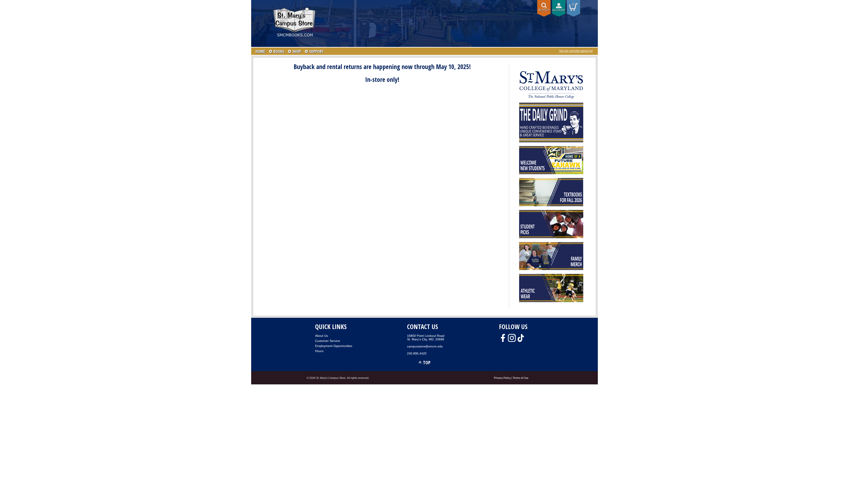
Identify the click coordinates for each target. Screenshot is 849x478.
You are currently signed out (576, 51)
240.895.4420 (416, 353)
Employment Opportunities (333, 346)
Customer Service (327, 341)
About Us (321, 335)
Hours (319, 351)
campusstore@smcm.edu (425, 346)
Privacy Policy (502, 377)
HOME (260, 51)
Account (558, 10)
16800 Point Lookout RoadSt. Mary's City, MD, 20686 (425, 337)
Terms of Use (520, 377)
